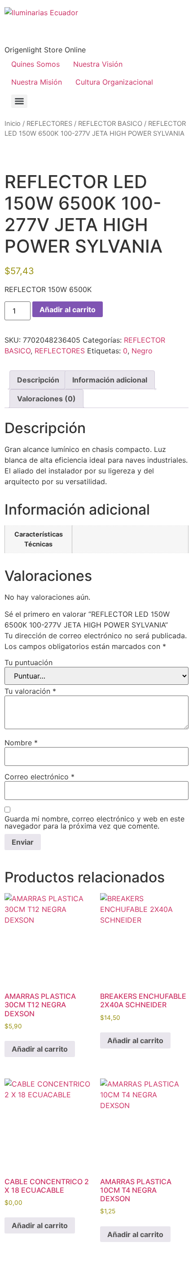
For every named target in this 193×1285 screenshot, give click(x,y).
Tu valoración (30, 691)
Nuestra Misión (36, 81)
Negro (142, 350)
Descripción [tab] (38, 379)
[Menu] (19, 101)
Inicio (12, 124)
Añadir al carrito (67, 309)
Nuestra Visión (98, 64)
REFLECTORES (49, 124)
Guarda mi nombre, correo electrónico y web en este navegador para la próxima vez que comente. (94, 822)
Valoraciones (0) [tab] (46, 398)
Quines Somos (35, 64)
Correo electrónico (39, 776)
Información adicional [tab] (109, 379)
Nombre (21, 742)
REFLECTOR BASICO (110, 124)
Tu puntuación (28, 662)
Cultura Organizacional (114, 81)
